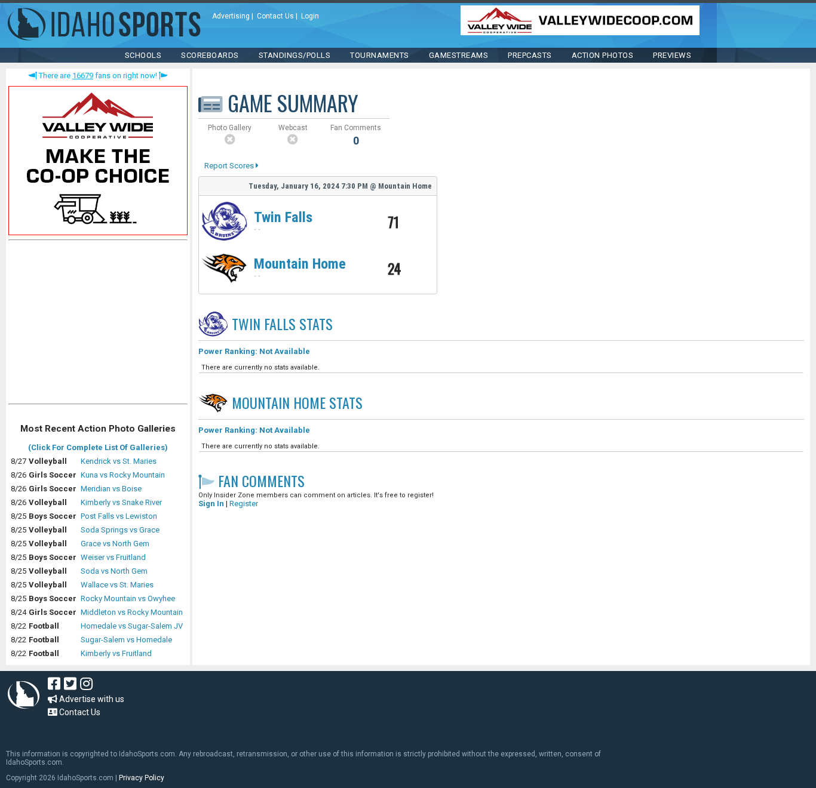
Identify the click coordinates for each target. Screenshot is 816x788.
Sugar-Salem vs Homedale (126, 639)
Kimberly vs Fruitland (116, 653)
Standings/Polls (295, 55)
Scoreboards (210, 55)
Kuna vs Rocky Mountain (123, 474)
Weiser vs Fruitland (113, 557)
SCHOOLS (143, 55)
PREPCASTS (530, 55)
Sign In (211, 503)
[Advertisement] (98, 324)
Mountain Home (300, 264)
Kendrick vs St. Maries (119, 461)
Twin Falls (283, 217)
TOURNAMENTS (379, 55)
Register (243, 503)
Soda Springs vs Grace (120, 529)
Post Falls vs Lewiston (119, 516)
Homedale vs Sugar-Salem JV (132, 625)
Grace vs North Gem (115, 543)
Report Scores (230, 165)
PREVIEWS (672, 55)
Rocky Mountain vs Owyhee (128, 598)
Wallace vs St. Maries (117, 584)
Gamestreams (459, 55)
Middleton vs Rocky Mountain (132, 612)
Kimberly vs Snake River (121, 502)
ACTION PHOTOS (603, 55)
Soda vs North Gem (114, 571)
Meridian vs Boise (111, 488)
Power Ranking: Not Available (254, 351)
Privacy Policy (141, 778)
